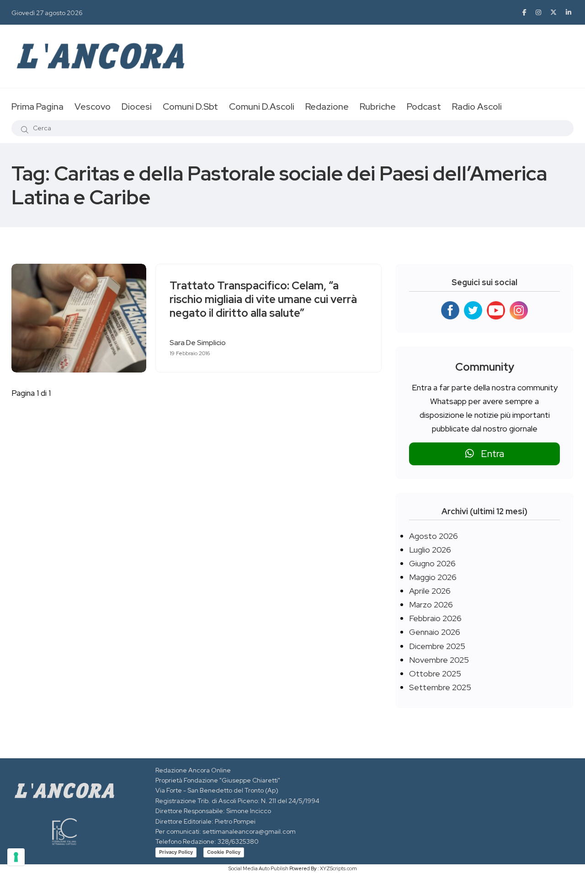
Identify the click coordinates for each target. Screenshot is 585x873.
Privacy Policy (176, 852)
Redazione (327, 106)
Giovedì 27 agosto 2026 (47, 13)
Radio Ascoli (477, 106)
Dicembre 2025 (437, 646)
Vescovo (92, 106)
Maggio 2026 (433, 577)
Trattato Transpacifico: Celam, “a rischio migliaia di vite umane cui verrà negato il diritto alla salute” (263, 299)
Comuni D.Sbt (190, 106)
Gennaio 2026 (434, 632)
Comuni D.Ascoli (261, 106)
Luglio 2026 (430, 549)
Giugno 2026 (432, 563)
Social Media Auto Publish (258, 868)
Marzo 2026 (431, 604)
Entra (489, 453)
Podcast (424, 106)
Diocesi (137, 106)
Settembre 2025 (440, 687)
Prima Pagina (37, 106)
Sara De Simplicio (198, 342)
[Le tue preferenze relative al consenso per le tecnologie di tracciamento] (16, 857)
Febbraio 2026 (435, 618)
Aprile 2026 (430, 591)
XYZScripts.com (338, 868)
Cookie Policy (223, 852)
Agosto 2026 (433, 536)
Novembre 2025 (439, 660)
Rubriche (378, 106)
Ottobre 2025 (435, 673)
